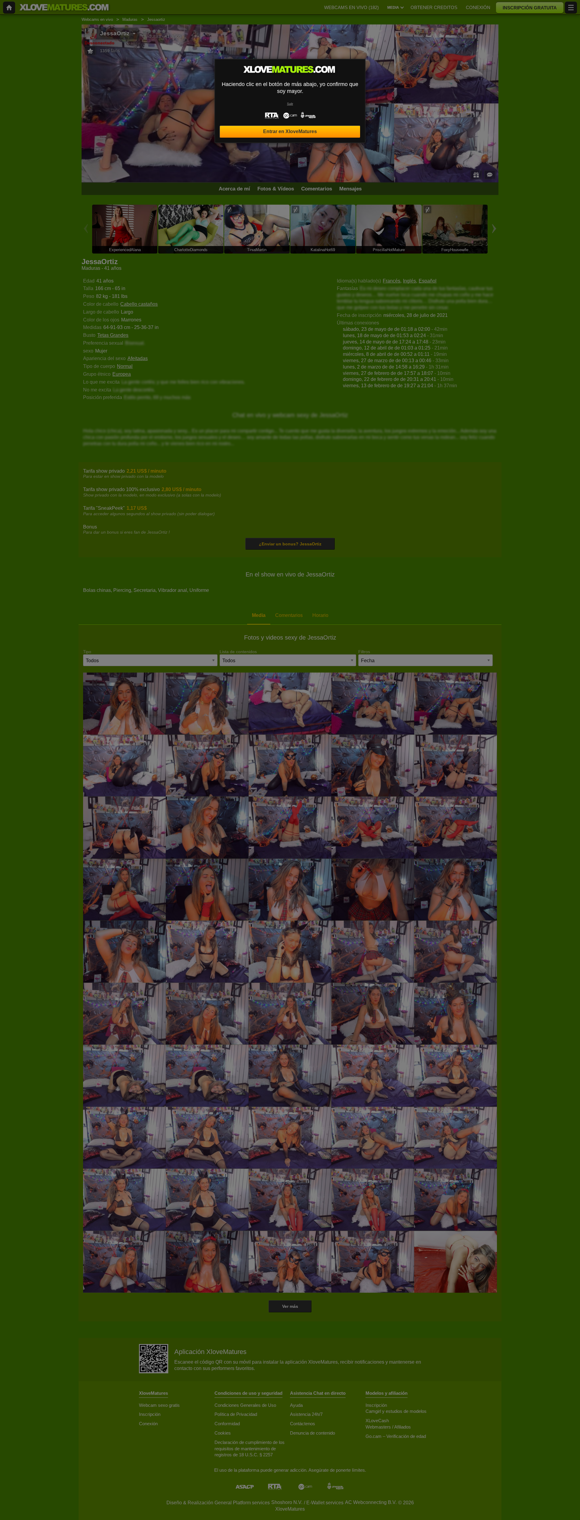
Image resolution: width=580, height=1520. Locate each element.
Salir (290, 103)
